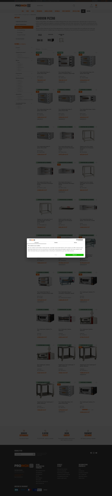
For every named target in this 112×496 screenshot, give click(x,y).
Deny (56, 254)
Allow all (74, 254)
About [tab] (75, 242)
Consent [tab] (36, 242)
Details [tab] (56, 242)
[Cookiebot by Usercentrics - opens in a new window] (79, 240)
